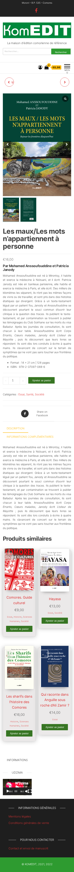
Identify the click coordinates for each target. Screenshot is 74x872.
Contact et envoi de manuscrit (28, 848)
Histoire (18, 617)
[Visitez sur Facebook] (36, 11)
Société (39, 394)
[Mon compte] (40, 67)
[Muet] (27, 791)
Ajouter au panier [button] (19, 629)
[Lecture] (8, 791)
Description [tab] (15, 428)
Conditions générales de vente (29, 823)
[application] (17, 787)
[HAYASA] (64, 82)
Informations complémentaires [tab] (30, 436)
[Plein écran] (30, 791)
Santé (29, 394)
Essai (21, 394)
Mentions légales (20, 816)
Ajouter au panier (41, 380)
